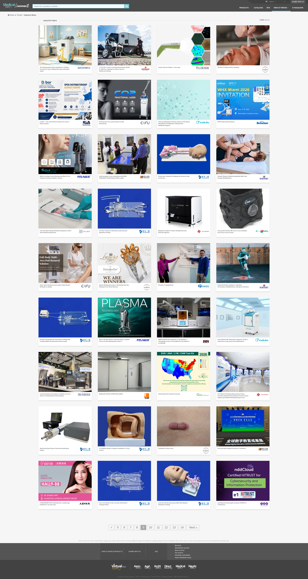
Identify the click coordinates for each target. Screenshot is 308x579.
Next (192, 527)
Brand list (178, 545)
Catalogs (258, 8)
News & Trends (280, 8)
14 (182, 527)
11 (158, 527)
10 (150, 527)
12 (166, 527)
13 (174, 527)
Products (244, 8)
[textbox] (78, 6)
